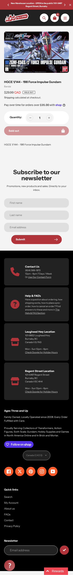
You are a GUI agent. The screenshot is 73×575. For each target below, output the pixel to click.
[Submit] (64, 550)
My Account (11, 502)
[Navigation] (65, 18)
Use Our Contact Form (39, 277)
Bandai (7, 86)
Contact (8, 520)
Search (8, 497)
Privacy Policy (12, 526)
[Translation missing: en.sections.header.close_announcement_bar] (70, 5)
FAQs (7, 514)
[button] (9, 565)
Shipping (9, 97)
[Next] (64, 5)
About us (9, 508)
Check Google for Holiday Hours (41, 352)
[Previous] (8, 5)
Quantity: (16, 117)
